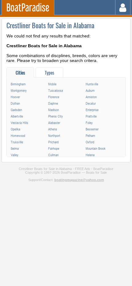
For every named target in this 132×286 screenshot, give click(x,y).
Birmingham (18, 84)
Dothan (15, 103)
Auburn (90, 90)
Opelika (15, 129)
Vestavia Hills (19, 122)
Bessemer (92, 129)
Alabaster (54, 122)
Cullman (53, 155)
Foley (89, 122)
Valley (14, 155)
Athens (52, 129)
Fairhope (53, 148)
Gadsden (16, 109)
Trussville (17, 142)
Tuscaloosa (55, 90)
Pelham (90, 135)
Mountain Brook (96, 148)
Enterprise (92, 109)
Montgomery (19, 90)
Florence (53, 97)
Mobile (52, 84)
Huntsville (92, 84)
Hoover (15, 97)
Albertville (17, 116)
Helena (90, 155)
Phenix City (55, 116)
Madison (53, 109)
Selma (15, 148)
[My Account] (122, 7)
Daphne (53, 103)
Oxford (90, 142)
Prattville (91, 116)
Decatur (91, 103)
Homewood (18, 135)
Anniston (91, 97)
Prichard (53, 142)
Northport (54, 135)
